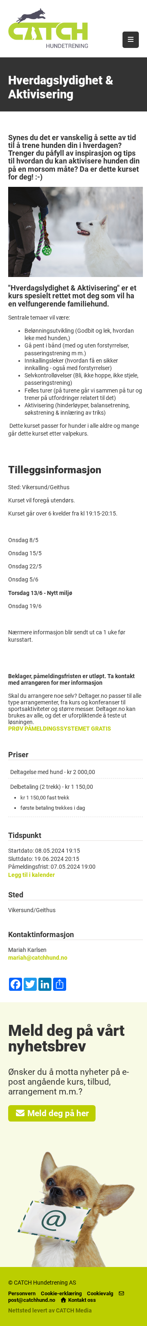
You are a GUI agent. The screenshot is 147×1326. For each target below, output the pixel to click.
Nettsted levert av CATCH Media (50, 1310)
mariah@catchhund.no (37, 957)
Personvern (22, 1293)
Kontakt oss (81, 1300)
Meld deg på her (57, 1113)
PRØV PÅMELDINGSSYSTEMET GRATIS (59, 728)
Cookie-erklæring (61, 1293)
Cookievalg (100, 1293)
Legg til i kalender (31, 875)
